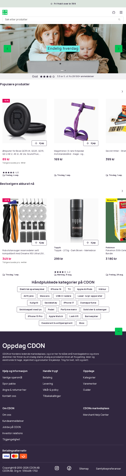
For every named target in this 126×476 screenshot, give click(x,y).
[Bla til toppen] (118, 331)
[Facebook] (69, 468)
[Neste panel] (122, 91)
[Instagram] (57, 468)
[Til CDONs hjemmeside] (4, 12)
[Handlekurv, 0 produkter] (113, 12)
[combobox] (63, 19)
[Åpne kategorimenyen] (121, 12)
